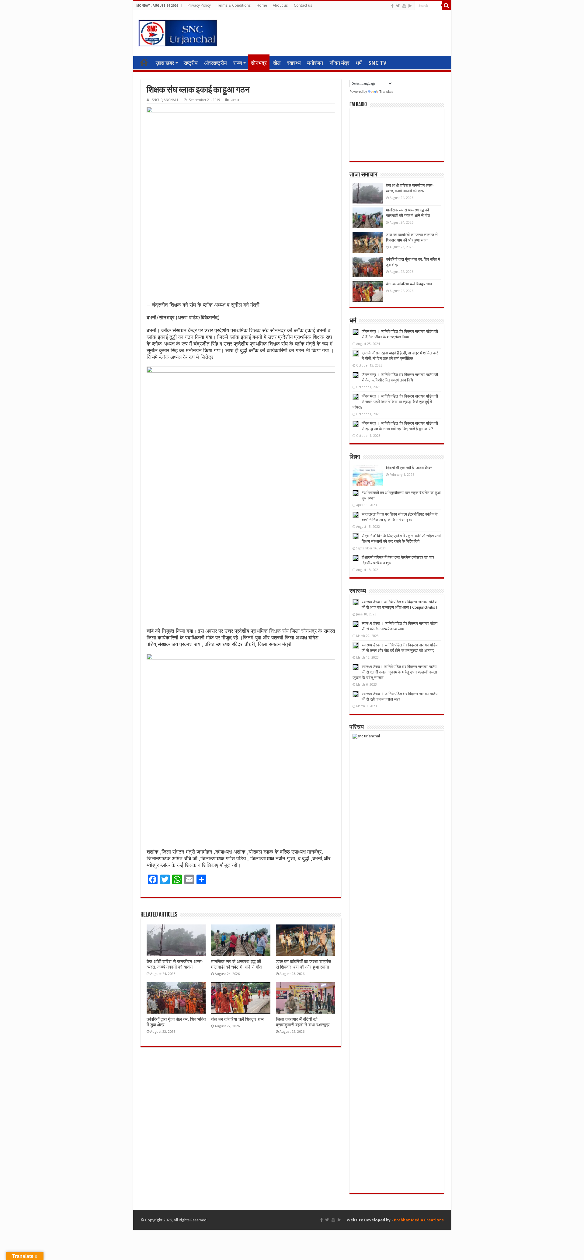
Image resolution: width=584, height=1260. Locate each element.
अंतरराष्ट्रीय (215, 63)
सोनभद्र (258, 63)
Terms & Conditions (234, 5)
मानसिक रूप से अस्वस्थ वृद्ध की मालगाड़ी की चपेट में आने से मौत (236, 964)
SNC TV (377, 63)
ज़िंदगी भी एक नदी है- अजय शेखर (409, 467)
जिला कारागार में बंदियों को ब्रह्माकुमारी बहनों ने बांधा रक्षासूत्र (303, 1022)
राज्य (237, 63)
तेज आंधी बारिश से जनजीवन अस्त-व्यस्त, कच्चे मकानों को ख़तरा (175, 964)
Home (262, 5)
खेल (276, 63)
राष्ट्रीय (190, 63)
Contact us (303, 5)
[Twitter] (398, 5)
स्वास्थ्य (294, 63)
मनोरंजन (315, 63)
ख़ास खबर (165, 63)
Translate (386, 91)
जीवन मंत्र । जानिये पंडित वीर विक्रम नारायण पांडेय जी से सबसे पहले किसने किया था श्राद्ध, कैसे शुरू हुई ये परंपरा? (395, 401)
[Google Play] (410, 5)
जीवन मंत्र (339, 63)
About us (280, 5)
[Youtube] (404, 5)
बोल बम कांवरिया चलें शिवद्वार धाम (237, 1019)
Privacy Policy (199, 5)
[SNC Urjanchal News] (177, 32)
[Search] (446, 5)
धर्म (359, 63)
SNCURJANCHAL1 (165, 100)
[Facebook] (392, 5)
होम (144, 62)
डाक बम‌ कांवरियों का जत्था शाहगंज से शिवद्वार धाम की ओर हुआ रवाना (303, 964)
